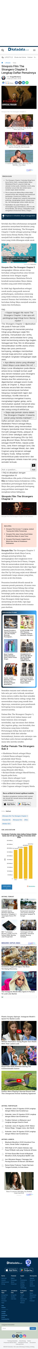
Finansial (13, 1276)
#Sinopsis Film (17, 820)
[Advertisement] (19, 1235)
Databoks (4, 1315)
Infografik (13, 1295)
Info (2, 1305)
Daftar (32, 1328)
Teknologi (23, 1288)
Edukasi (30, 57)
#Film (26, 820)
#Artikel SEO (6, 823)
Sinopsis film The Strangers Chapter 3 (18, 267)
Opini (21, 1297)
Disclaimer (33, 1342)
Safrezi (8, 811)
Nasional (3, 1278)
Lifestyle (8, 63)
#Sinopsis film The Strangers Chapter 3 (15, 816)
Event (3, 1317)
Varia (14, 63)
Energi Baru (4, 1295)
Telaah (22, 1295)
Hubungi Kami (20, 1344)
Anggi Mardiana (15, 77)
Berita (3, 1276)
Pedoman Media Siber (10, 1342)
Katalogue (33, 1297)
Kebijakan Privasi (23, 1342)
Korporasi (14, 1284)
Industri (3, 1280)
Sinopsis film (7, 550)
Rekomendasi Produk (9, 612)
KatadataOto (5, 1319)
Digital (22, 1276)
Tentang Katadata (12, 1341)
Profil (31, 1282)
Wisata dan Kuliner (20, 57)
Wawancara (23, 1299)
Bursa (12, 1282)
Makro (13, 1278)
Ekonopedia (33, 1276)
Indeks (3, 1307)
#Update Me (6, 820)
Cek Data (13, 1299)
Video (31, 1290)
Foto (31, 1299)
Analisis (13, 1297)
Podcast (32, 1300)
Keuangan (14, 1280)
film (3, 481)
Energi (3, 1284)
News (31, 1293)
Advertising (22, 1341)
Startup (22, 1284)
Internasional (5, 1282)
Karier (29, 1341)
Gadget (22, 1286)
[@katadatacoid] (24, 1336)
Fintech (22, 1282)
